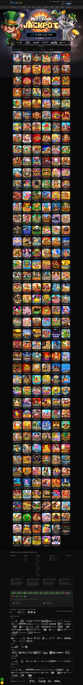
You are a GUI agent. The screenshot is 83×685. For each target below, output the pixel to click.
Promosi (25, 557)
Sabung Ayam (68, 7)
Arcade (51, 7)
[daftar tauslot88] (2, 679)
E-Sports (62, 7)
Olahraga (39, 7)
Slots (18, 7)
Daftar (68, 3)
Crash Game (45, 7)
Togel (34, 7)
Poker (57, 7)
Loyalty (25, 559)
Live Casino (24, 7)
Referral (25, 561)
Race (29, 7)
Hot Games (14, 7)
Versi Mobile (70, 1)
